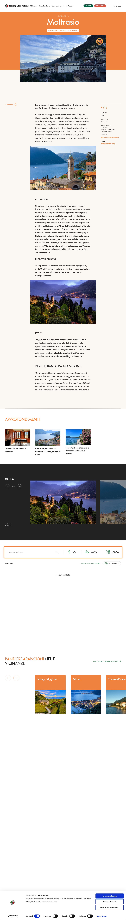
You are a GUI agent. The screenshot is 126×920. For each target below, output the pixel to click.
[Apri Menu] (119, 6)
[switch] (55, 916)
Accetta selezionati (109, 902)
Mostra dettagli (101, 916)
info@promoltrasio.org (108, 143)
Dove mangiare (115, 552)
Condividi (9, 104)
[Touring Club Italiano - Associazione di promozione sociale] (17, 5)
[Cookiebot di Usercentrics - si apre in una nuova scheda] (12, 916)
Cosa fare (74, 552)
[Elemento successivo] (16, 678)
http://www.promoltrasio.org (110, 137)
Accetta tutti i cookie (110, 896)
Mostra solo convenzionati (90, 563)
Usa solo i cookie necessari (109, 907)
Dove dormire (94, 552)
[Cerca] (116, 6)
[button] (19, 486)
